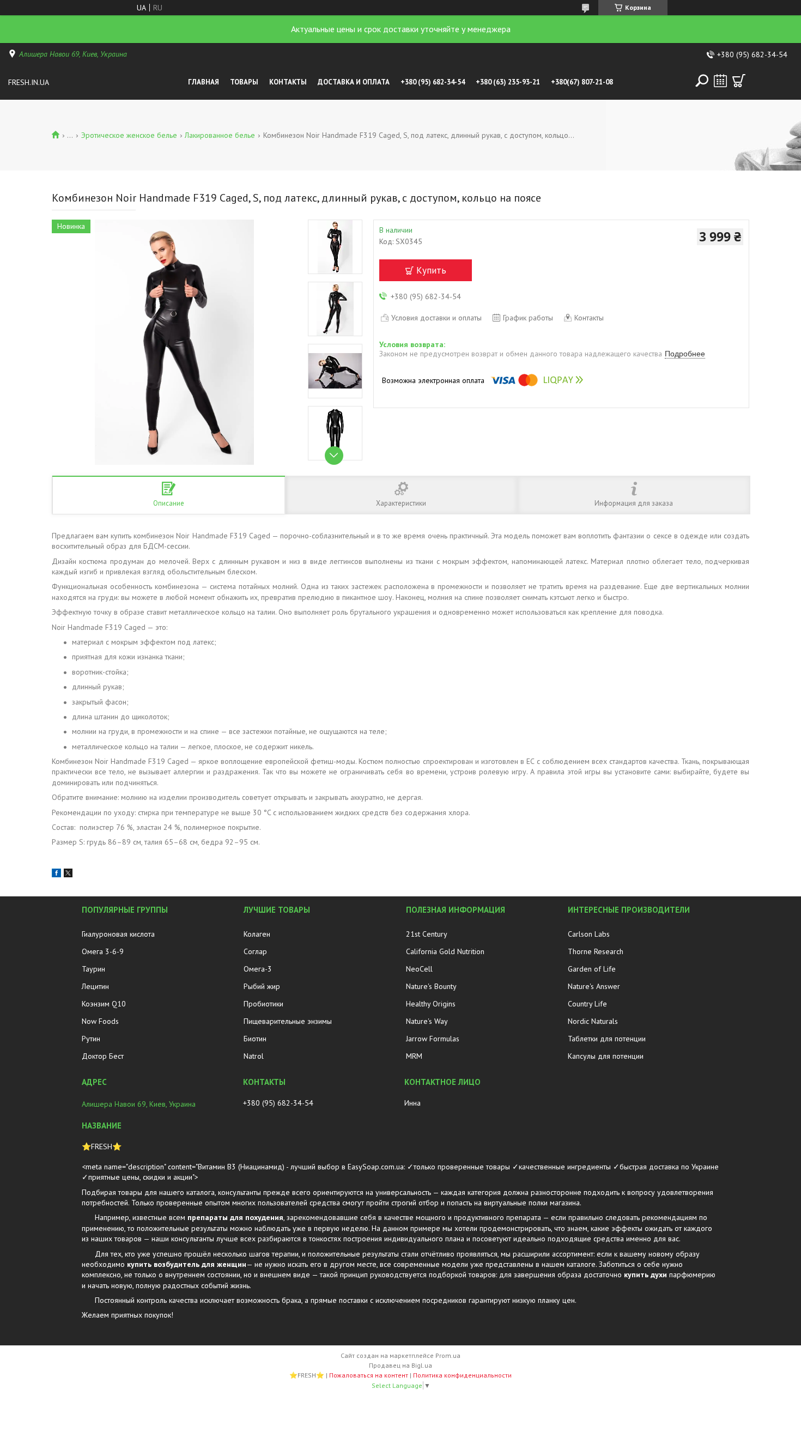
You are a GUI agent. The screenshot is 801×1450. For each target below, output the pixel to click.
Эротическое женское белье (129, 135)
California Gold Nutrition (445, 951)
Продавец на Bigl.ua (400, 1365)
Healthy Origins (431, 1004)
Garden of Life (592, 969)
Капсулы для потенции (606, 1056)
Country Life (587, 1004)
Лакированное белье (220, 135)
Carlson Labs (589, 934)
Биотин (255, 1038)
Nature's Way (427, 1021)
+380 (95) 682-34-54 (432, 82)
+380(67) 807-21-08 (582, 82)
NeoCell (419, 969)
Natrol (254, 1056)
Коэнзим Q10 (104, 1004)
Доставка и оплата (354, 82)
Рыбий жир (262, 986)
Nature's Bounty (431, 986)
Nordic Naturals (593, 1021)
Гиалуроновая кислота (118, 934)
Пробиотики (263, 1004)
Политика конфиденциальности (462, 1375)
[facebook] (56, 874)
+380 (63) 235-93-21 (508, 82)
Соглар (255, 951)
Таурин (93, 969)
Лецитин (95, 986)
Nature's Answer (594, 986)
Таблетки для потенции (607, 1038)
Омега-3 (258, 969)
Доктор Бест (103, 1056)
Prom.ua (447, 1355)
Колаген (257, 934)
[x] (68, 874)
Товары (244, 82)
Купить (431, 270)
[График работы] (720, 80)
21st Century (426, 934)
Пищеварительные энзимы (288, 1021)
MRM (414, 1056)
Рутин (91, 1038)
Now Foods (100, 1021)
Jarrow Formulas (432, 1038)
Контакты (288, 82)
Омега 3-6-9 (103, 951)
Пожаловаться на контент (368, 1375)
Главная (203, 82)
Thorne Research (595, 951)
